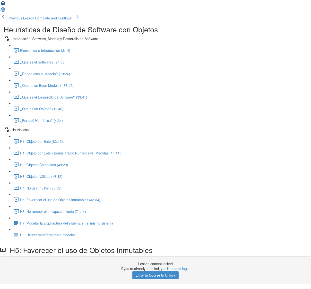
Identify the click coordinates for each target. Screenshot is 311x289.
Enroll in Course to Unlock (155, 275)
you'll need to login (175, 268)
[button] (3, 4)
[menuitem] (3, 11)
